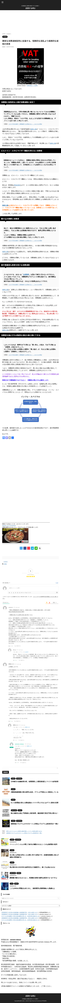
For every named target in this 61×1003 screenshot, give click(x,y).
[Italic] (11, 593)
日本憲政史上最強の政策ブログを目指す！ (30, 998)
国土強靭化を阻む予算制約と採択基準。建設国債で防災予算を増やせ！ (34, 813)
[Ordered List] (18, 593)
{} (27, 592)
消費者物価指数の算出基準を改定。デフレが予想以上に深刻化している (34, 792)
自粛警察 (26, 274)
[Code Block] (24, 593)
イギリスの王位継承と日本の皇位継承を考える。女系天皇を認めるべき (20, 916)
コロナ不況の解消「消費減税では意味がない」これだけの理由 (25, 124)
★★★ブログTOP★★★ (9, 525)
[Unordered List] (20, 593)
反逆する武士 (30, 8)
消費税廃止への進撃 (32, 85)
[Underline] (13, 593)
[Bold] (9, 593)
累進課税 (17, 185)
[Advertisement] (30, 21)
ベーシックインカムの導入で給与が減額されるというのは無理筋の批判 (33, 844)
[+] (30, 592)
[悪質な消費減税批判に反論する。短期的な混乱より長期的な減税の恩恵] (32, 548)
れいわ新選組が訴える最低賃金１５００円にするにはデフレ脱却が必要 (34, 803)
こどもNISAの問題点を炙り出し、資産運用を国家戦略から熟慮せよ (32, 888)
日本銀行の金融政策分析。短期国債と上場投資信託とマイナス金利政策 (34, 781)
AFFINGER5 (44, 1000)
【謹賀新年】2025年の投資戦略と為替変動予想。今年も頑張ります (19, 912)
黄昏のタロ (27, 727)
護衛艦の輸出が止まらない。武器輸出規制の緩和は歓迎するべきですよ (33, 878)
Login (56, 582)
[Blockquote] (22, 593)
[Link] (26, 593)
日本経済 (6, 561)
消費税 (5, 564)
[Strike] (16, 593)
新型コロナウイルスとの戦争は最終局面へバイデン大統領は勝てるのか (24, 831)
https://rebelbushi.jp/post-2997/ (16, 611)
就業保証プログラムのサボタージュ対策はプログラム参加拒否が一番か (34, 824)
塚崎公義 (33, 129)
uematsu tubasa (19, 744)
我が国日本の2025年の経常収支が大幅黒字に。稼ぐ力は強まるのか (32, 867)
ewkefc (26, 652)
